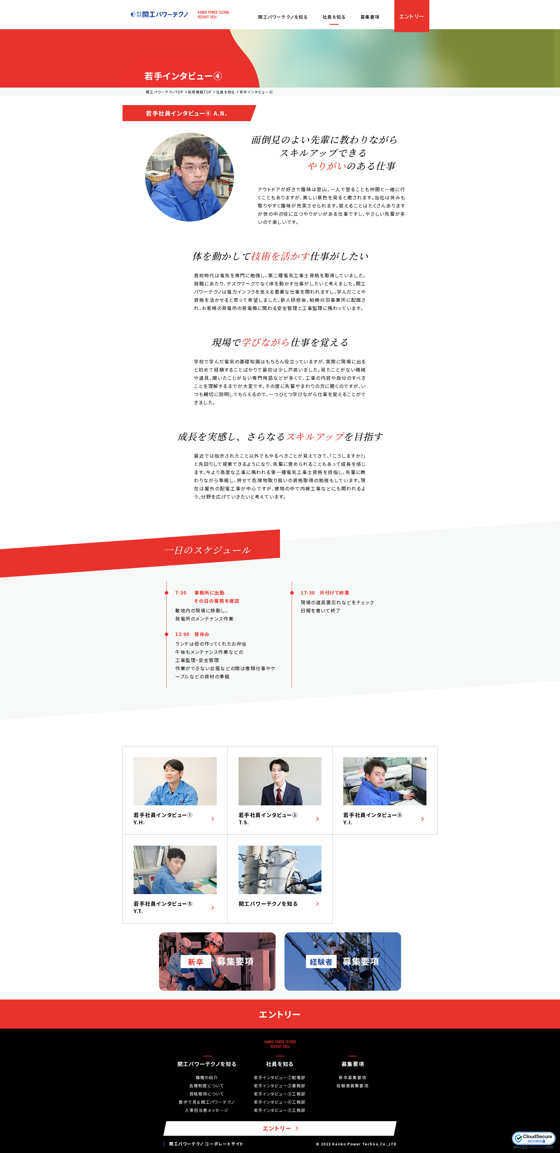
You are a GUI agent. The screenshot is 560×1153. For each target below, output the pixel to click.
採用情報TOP (200, 91)
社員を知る (334, 17)
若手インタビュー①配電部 (280, 1077)
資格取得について (207, 1094)
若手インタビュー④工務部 (280, 1102)
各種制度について (207, 1085)
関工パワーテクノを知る (283, 17)
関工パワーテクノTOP (165, 91)
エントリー (412, 16)
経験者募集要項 (352, 1085)
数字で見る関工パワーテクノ (207, 1102)
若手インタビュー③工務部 (280, 1094)
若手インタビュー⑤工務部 (280, 1110)
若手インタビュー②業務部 (280, 1085)
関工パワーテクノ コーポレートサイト (206, 1144)
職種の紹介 (207, 1077)
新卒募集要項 (352, 1077)
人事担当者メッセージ (207, 1110)
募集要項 (370, 17)
